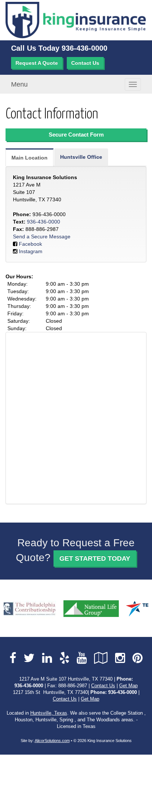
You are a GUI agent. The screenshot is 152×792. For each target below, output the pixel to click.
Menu (19, 84)
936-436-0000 (84, 48)
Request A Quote (36, 63)
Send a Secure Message (41, 236)
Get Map (128, 685)
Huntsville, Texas (48, 713)
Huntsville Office (81, 157)
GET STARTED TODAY (94, 558)
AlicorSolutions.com (52, 740)
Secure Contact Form (76, 134)
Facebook (30, 244)
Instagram (30, 251)
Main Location (29, 158)
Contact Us (85, 63)
